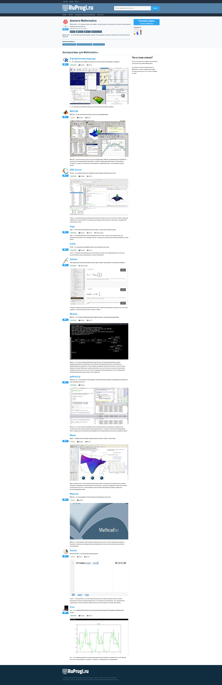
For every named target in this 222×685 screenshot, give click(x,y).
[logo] (77, 8)
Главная (64, 14)
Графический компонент (69, 44)
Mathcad (74, 493)
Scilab (73, 243)
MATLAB (74, 111)
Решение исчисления (98, 44)
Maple (73, 435)
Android (71, 1)
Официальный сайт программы (78, 28)
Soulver (73, 550)
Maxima (73, 313)
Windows (65, 1)
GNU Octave (76, 169)
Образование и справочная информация (85, 14)
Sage (72, 226)
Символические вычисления (84, 44)
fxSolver (74, 259)
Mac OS (77, 1)
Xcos (72, 607)
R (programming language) (83, 58)
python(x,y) (75, 376)
